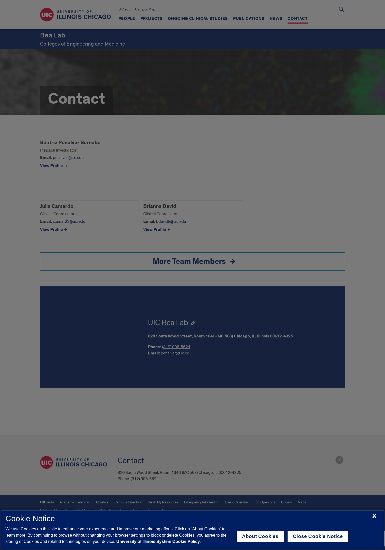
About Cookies (260, 536)
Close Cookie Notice (318, 536)
